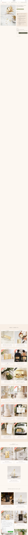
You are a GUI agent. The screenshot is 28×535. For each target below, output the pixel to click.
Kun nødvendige (4, 531)
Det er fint (10, 531)
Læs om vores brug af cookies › (6, 526)
